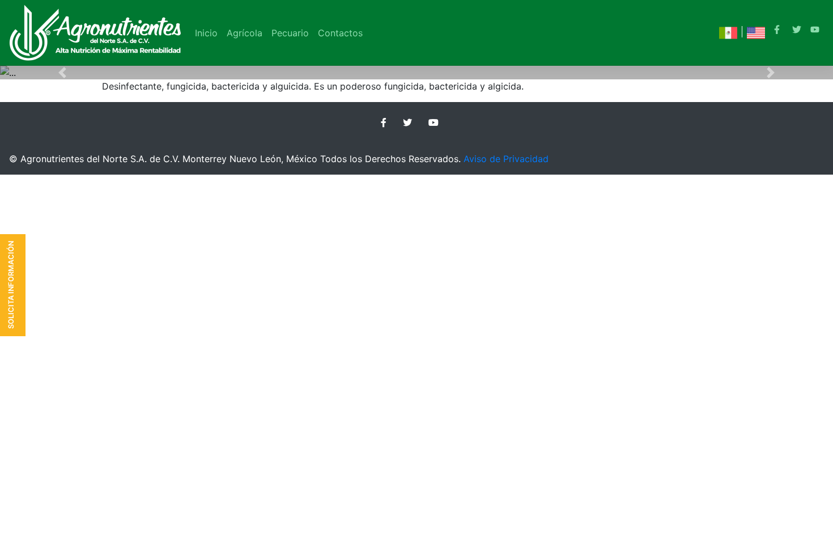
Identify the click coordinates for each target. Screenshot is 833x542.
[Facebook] (779, 30)
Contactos (340, 33)
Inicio (206, 33)
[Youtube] (815, 30)
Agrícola (244, 33)
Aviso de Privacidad (506, 158)
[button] (62, 72)
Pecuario (290, 33)
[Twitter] (797, 30)
